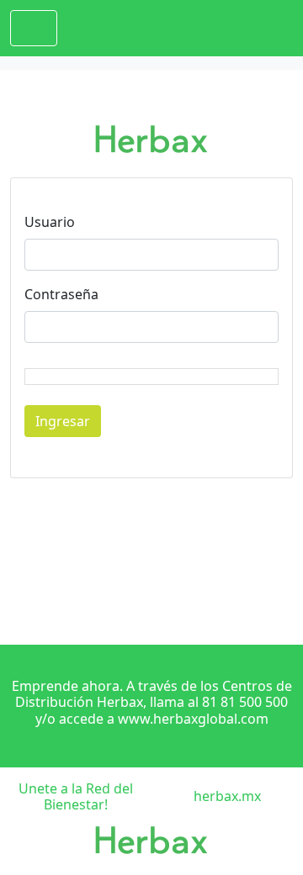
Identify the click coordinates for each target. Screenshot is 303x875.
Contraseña (61, 294)
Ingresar (62, 421)
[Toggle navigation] (33, 28)
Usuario (49, 222)
